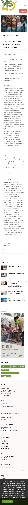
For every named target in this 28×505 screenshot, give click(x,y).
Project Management (14, 277)
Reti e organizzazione (6, 395)
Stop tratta (4, 441)
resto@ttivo (4, 440)
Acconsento (8, 501)
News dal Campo (5, 408)
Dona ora (23, 11)
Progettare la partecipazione (15, 291)
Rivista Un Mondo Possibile (7, 456)
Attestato (6, 44)
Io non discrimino (5, 443)
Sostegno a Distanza (6, 427)
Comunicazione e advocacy (16, 286)
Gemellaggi (4, 457)
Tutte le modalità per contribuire (9, 430)
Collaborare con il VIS (6, 404)
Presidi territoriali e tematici (8, 391)
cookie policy (11, 491)
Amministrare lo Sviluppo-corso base (16, 274)
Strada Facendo (5, 448)
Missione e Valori (5, 388)
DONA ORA (4, 432)
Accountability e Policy (6, 390)
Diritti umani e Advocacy (7, 406)
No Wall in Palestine (6, 445)
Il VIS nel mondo (5, 403)
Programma (17, 41)
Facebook (3, 478)
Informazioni (16, 44)
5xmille (3, 428)
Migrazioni (6, 245)
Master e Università (6, 417)
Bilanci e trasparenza (6, 393)
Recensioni (15, 47)
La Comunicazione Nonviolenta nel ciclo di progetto (17, 282)
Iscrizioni (6, 47)
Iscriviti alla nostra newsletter (7, 467)
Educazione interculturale (15, 266)
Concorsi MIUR (5, 459)
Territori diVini (4, 446)
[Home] (9, 4)
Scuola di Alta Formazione (7, 416)
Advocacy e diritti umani (14, 298)
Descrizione (7, 41)
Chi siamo (3, 387)
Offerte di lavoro (5, 419)
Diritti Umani (7, 243)
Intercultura (12, 268)
